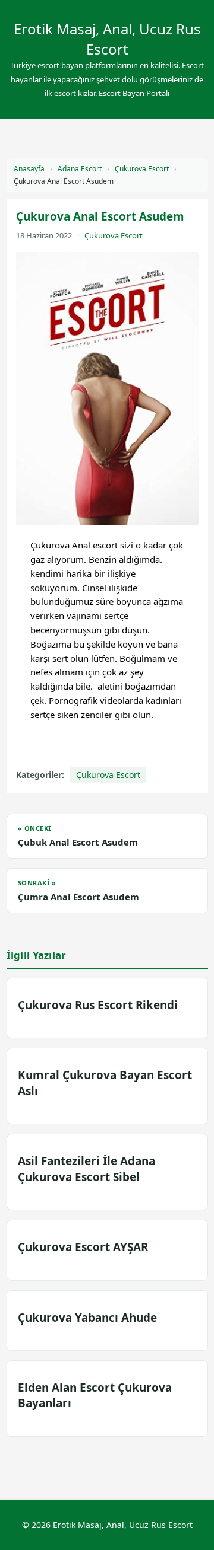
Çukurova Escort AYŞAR (83, 1247)
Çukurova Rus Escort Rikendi (98, 1005)
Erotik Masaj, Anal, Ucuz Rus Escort (107, 39)
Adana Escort (80, 169)
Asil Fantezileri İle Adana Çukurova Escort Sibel (86, 1168)
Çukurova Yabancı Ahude (87, 1317)
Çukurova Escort (142, 169)
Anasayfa (29, 169)
